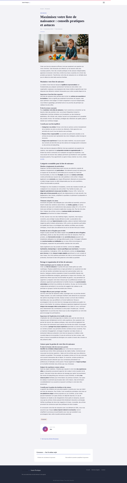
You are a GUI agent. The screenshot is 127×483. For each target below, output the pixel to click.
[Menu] (103, 2)
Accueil (42, 8)
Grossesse (47, 8)
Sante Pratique (36, 470)
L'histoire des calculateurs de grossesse (46, 457)
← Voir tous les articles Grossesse (49, 439)
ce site (42, 159)
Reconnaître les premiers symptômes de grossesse (77, 457)
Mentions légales (96, 469)
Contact (103, 469)
